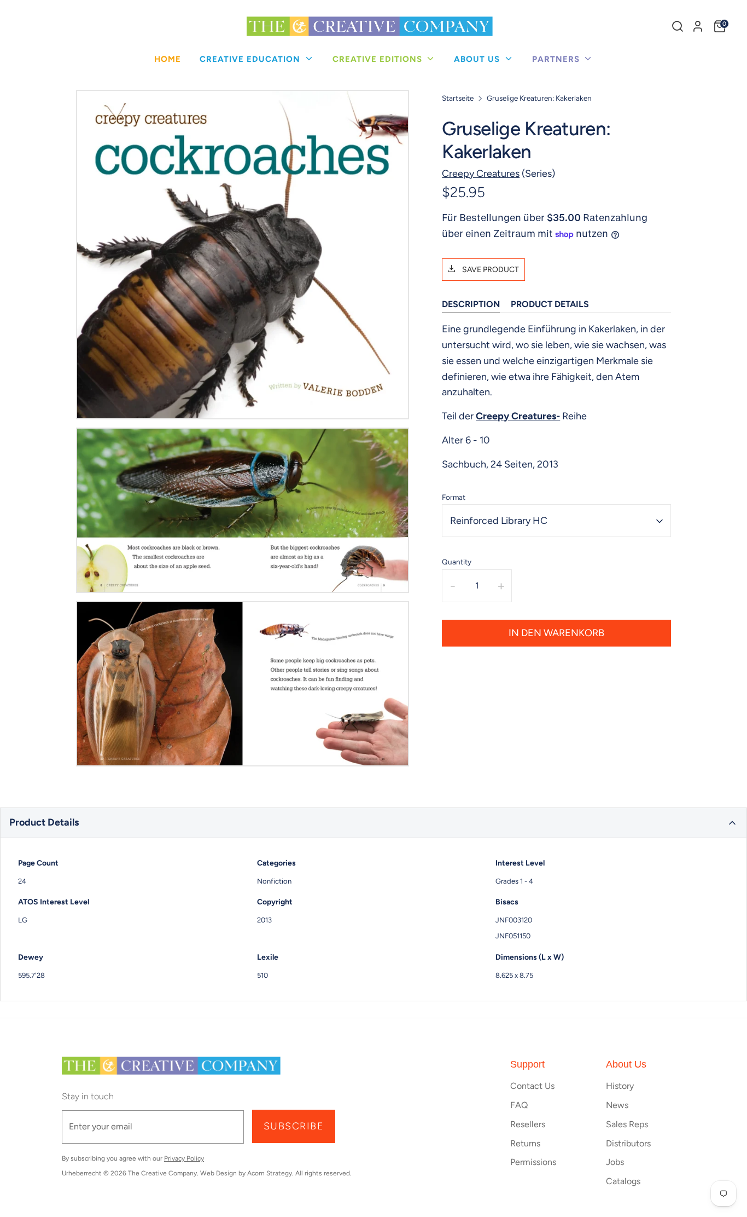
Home (167, 59)
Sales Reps (627, 1124)
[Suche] (677, 26)
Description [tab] (471, 304)
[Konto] (697, 26)
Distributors (628, 1143)
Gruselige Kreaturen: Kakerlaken (539, 98)
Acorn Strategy (269, 1173)
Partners (557, 59)
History (620, 1086)
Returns (525, 1143)
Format (453, 497)
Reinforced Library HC (498, 521)
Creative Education (251, 59)
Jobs (615, 1162)
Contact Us (532, 1086)
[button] (373, 823)
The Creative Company (162, 1173)
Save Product (489, 269)
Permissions (533, 1162)
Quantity (456, 562)
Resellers (527, 1124)
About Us (478, 59)
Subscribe (294, 1126)
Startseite (458, 98)
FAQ (519, 1105)
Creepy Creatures (481, 174)
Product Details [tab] (550, 304)
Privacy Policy (184, 1158)
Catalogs (623, 1181)
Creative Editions (378, 59)
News (617, 1105)
